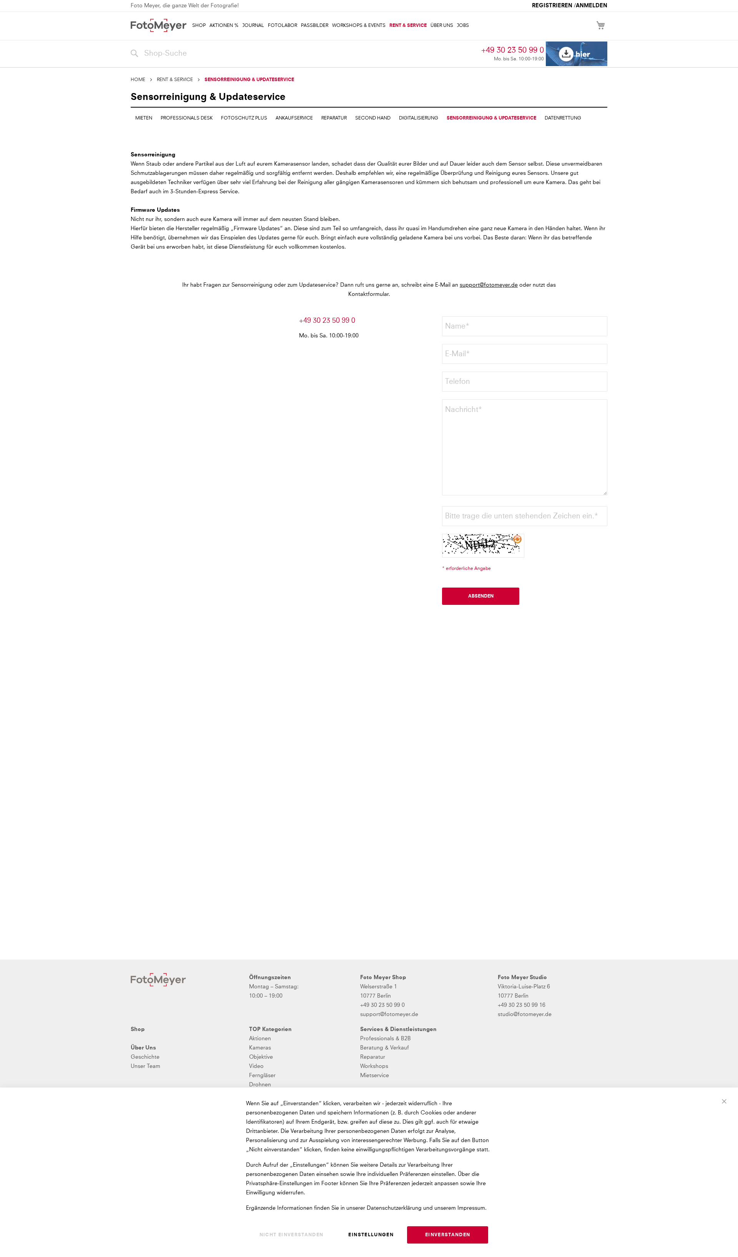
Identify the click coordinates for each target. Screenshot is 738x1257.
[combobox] (304, 54)
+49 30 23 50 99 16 (521, 1005)
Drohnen (260, 1085)
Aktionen (260, 1038)
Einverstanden (447, 1235)
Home (138, 80)
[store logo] (158, 25)
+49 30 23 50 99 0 (512, 50)
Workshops (374, 1066)
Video (256, 1066)
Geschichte (145, 1057)
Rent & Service (175, 80)
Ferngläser (262, 1075)
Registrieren (552, 5)
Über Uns (143, 1048)
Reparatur (372, 1057)
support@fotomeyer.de (489, 285)
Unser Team (145, 1066)
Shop (138, 1029)
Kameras (260, 1048)
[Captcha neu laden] (517, 539)
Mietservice (374, 1075)
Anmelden (591, 5)
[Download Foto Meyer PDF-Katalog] (576, 54)
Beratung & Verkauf (384, 1048)
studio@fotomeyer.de (525, 1014)
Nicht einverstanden (291, 1235)
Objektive (261, 1057)
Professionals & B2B (385, 1038)
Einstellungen (371, 1235)
